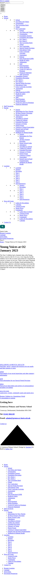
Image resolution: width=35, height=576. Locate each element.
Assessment (23, 55)
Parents (6, 108)
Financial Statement (25, 73)
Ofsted (18, 27)
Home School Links (22, 115)
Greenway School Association (25, 127)
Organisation (19, 23)
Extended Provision (22, 122)
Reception (19, 171)
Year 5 (18, 180)
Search (3, 5)
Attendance (19, 117)
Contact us (3, 424)
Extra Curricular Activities (24, 52)
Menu (2, 7)
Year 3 (18, 176)
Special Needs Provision (26, 48)
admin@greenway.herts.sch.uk (18, 418)
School (6, 18)
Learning (6, 166)
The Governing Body (22, 25)
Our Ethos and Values (22, 21)
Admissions (23, 62)
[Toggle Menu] (1, 13)
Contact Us (7, 222)
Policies (21, 57)
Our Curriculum (20, 29)
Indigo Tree (8, 449)
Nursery (18, 169)
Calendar (18, 205)
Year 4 (18, 178)
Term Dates (3, 236)
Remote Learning (5, 233)
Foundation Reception (26, 37)
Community (19, 210)
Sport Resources (21, 183)
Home (6, 16)
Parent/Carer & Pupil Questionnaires (22, 130)
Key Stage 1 (23, 39)
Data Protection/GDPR (26, 58)
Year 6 (18, 182)
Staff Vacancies (24, 74)
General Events (20, 206)
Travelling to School (22, 118)
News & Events (9, 201)
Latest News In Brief (25, 212)
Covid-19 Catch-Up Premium (25, 102)
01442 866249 (9, 414)
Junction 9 (29, 447)
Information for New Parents (24, 111)
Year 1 (18, 173)
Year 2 (18, 175)
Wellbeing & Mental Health (24, 132)
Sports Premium (24, 67)
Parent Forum (20, 125)
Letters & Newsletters (22, 203)
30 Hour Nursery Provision (24, 113)
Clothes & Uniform (21, 120)
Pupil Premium (24, 65)
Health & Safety (24, 60)
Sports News (19, 208)
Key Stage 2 (23, 41)
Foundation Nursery (25, 36)
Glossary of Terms (21, 124)
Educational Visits (25, 50)
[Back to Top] (17, 445)
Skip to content (4, 1)
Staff (20, 64)
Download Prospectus (7, 238)
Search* (2, 3)
